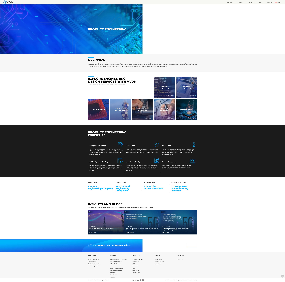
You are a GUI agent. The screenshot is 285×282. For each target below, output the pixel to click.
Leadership (135, 261)
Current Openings (160, 261)
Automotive (113, 272)
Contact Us (269, 2)
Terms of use (172, 280)
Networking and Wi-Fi (116, 261)
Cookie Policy (194, 280)
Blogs (134, 268)
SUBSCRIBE (192, 245)
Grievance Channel (187, 280)
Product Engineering (93, 259)
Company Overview (137, 259)
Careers (260, 2)
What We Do (229, 2)
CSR (133, 263)
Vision (112, 266)
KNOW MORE (93, 232)
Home (89, 9)
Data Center (113, 275)
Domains (240, 2)
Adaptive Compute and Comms (118, 259)
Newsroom (135, 266)
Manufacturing (92, 261)
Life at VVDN (158, 259)
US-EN (279, 2)
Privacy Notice (179, 280)
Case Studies (135, 270)
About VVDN (250, 2)
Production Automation (94, 263)
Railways (112, 277)
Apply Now (158, 263)
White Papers (136, 272)
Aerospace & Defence (116, 270)
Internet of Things (115, 263)
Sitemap (167, 280)
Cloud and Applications (94, 266)
